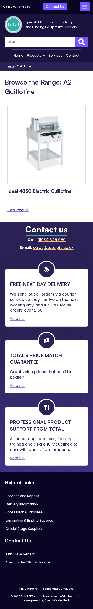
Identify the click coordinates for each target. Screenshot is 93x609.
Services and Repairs (22, 496)
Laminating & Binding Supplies (29, 520)
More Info (17, 318)
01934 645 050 (20, 6)
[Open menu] (85, 6)
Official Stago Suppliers (24, 528)
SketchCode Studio (58, 600)
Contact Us (55, 6)
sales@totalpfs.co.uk (53, 247)
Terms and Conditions (58, 589)
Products (34, 55)
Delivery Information (22, 504)
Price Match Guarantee (24, 512)
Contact (72, 55)
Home (18, 55)
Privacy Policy (28, 589)
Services (55, 55)
